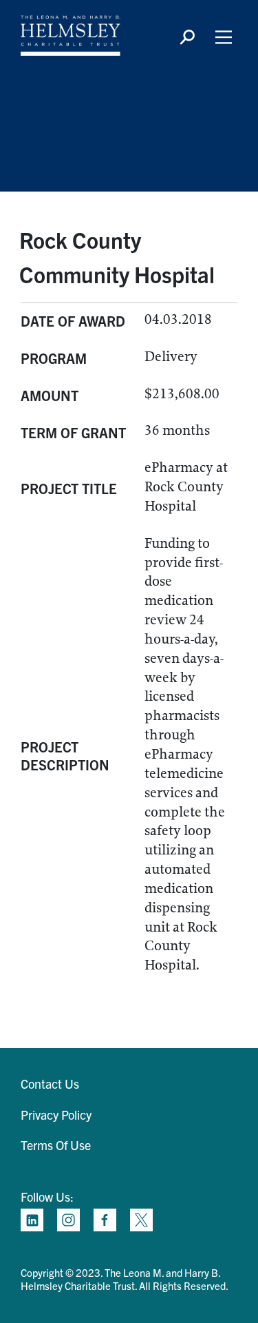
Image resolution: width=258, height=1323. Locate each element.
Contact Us (50, 1083)
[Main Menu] (223, 37)
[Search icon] (187, 37)
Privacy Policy (56, 1114)
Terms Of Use (56, 1145)
